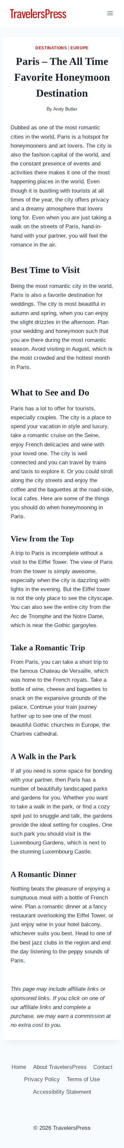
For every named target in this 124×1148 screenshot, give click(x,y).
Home (19, 1067)
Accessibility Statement (62, 1092)
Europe (79, 48)
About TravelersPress (60, 1067)
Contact (102, 1067)
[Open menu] (110, 13)
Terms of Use (83, 1079)
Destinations (51, 48)
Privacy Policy (42, 1079)
